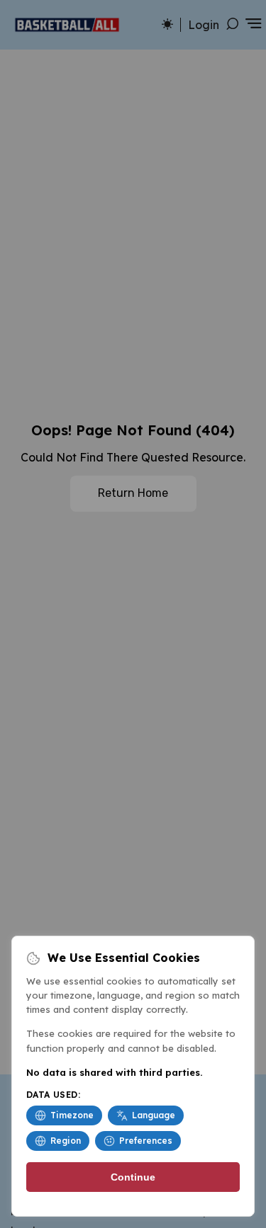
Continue (133, 1177)
